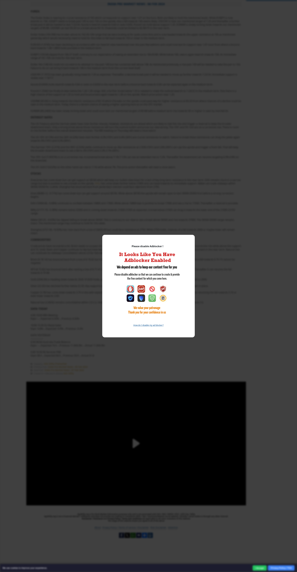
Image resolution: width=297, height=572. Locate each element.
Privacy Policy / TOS (281, 568)
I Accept (259, 568)
